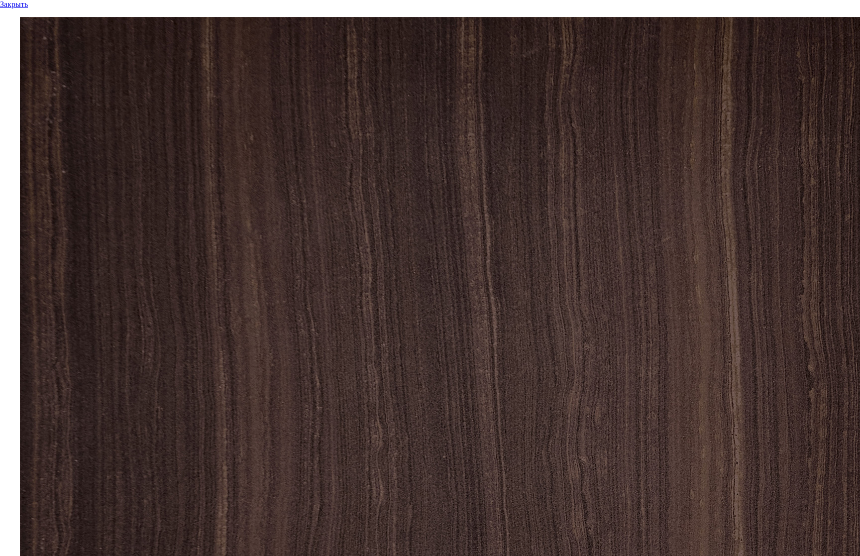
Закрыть (14, 4)
